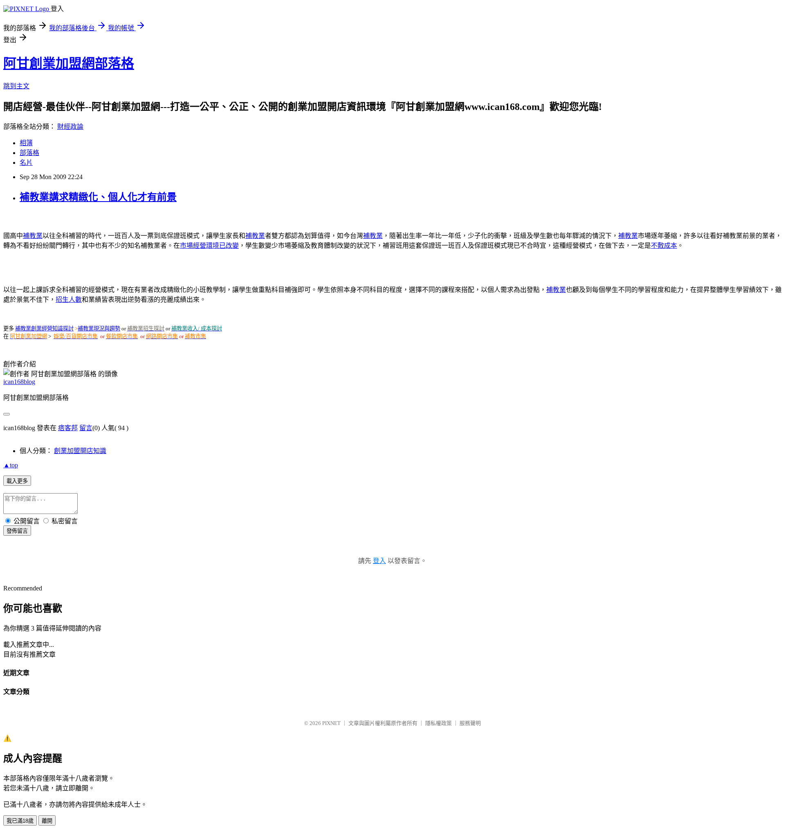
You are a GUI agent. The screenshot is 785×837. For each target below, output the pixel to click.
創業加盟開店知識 (80, 450)
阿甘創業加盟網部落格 (68, 63)
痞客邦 (68, 427)
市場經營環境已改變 (209, 245)
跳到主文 (16, 86)
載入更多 (17, 481)
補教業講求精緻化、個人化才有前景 (98, 197)
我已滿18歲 (20, 821)
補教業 (33, 235)
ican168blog (19, 381)
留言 (85, 427)
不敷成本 (664, 245)
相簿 (26, 142)
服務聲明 (470, 723)
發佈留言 (17, 531)
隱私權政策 (438, 723)
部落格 (29, 152)
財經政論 (70, 126)
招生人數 (69, 299)
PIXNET (331, 723)
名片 (26, 162)
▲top (10, 465)
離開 (47, 821)
